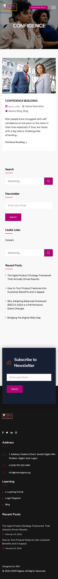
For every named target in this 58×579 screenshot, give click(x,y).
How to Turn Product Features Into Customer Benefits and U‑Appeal (26, 290)
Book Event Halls (38, 7)
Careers (9, 240)
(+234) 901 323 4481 (19, 465)
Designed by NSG (11, 566)
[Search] (48, 181)
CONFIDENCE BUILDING (21, 101)
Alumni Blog (15, 111)
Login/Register (13, 498)
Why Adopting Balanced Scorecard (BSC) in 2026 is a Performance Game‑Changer (26, 305)
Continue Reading (15, 142)
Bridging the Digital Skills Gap (24, 317)
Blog (25, 111)
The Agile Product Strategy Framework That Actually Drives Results (29, 277)
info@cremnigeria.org (19, 472)
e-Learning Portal (14, 492)
